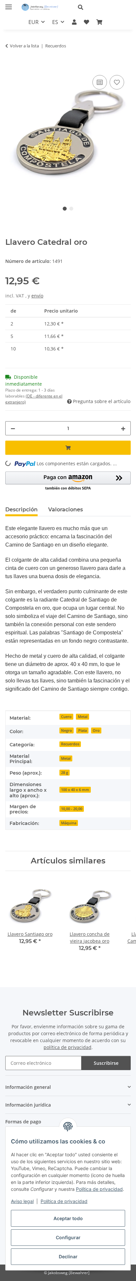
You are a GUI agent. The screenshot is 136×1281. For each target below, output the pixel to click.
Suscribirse (106, 1063)
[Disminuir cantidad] (13, 428)
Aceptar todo (68, 1218)
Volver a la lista (24, 46)
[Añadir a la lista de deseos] (117, 82)
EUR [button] (33, 22)
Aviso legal (22, 1201)
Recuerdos (70, 744)
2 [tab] (71, 209)
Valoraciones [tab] (65, 509)
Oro (96, 730)
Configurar (68, 1237)
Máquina (68, 823)
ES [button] (55, 22)
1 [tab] (65, 209)
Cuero (66, 716)
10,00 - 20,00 (71, 809)
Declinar (68, 1256)
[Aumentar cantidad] (123, 428)
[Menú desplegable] (8, 4)
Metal (82, 716)
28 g (64, 772)
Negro (66, 730)
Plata (82, 730)
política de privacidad (67, 1047)
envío (37, 296)
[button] (102, 7)
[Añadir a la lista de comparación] (99, 82)
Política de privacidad (99, 1189)
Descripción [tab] (21, 509)
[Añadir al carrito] (10, 66)
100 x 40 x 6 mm (75, 789)
